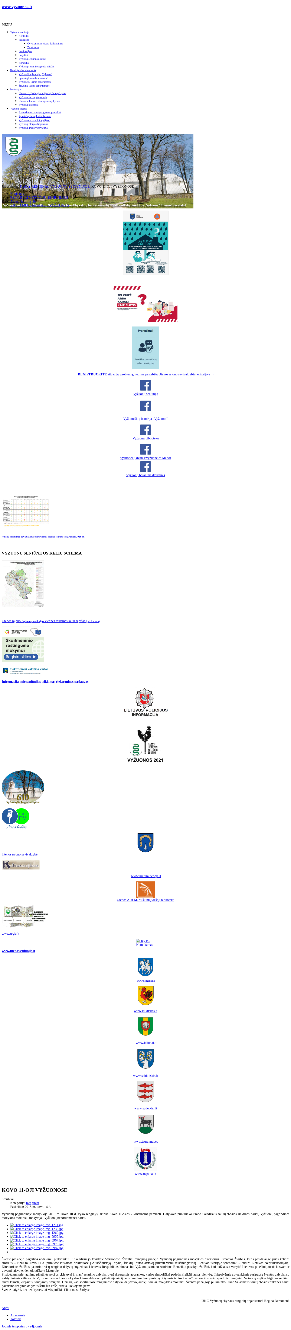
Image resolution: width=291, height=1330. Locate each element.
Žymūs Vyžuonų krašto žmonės (35, 116)
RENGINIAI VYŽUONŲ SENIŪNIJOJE (61, 186)
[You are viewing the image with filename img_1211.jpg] (36, 1225)
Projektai (23, 55)
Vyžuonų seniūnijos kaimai (32, 58)
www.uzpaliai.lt (145, 1174)
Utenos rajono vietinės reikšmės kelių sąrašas (51, 621)
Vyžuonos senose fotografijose (34, 120)
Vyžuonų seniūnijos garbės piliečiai (36, 66)
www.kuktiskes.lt (145, 1011)
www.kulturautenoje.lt (146, 876)
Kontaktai (24, 35)
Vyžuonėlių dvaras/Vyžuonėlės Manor (145, 458)
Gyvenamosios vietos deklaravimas (45, 43)
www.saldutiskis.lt (145, 1076)
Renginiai (32, 1203)
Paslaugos (24, 39)
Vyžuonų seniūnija (19, 32)
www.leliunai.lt (146, 1043)
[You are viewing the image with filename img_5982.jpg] (36, 1248)
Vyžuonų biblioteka (28, 104)
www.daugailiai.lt (146, 980)
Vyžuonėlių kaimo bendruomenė (35, 81)
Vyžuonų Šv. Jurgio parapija (33, 97)
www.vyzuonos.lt (17, 6)
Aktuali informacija (23, 201)
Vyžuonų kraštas (18, 108)
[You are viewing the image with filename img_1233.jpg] (36, 1229)
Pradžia (25, 186)
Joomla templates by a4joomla (22, 1326)
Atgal (5, 1308)
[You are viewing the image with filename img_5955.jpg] (36, 1236)
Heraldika (24, 62)
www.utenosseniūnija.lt (18, 951)
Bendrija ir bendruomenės (23, 70)
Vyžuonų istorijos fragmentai (33, 124)
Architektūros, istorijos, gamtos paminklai (40, 112)
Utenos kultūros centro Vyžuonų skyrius (39, 101)
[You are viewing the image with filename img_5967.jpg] (36, 1240)
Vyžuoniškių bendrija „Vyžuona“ (35, 74)
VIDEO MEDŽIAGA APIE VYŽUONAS (39, 205)
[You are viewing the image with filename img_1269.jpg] (36, 1232)
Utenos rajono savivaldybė (19, 854)
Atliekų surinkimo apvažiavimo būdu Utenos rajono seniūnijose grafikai (43, 536)
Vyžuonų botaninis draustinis (145, 475)
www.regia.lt (10, 933)
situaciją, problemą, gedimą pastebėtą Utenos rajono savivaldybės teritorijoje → (146, 374)
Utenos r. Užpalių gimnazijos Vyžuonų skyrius (42, 93)
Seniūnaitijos (25, 51)
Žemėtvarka (33, 47)
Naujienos (17, 193)
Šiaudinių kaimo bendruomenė (34, 85)
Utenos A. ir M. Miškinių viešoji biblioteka (145, 900)
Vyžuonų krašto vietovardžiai (33, 127)
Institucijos (15, 89)
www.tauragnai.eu (146, 1141)
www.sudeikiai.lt (145, 1108)
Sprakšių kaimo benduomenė (33, 78)
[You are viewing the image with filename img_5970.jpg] (36, 1244)
